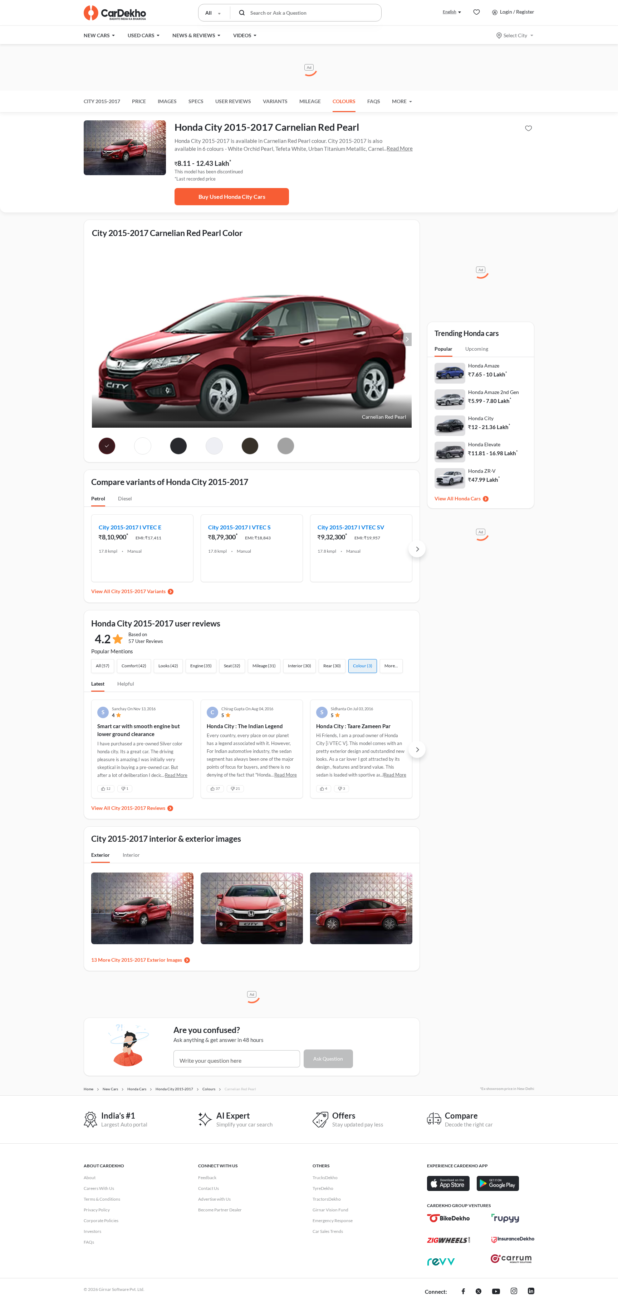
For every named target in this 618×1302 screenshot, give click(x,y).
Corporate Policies (101, 1220)
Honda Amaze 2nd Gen (493, 392)
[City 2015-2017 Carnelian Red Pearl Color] (107, 446)
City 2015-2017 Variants (138, 591)
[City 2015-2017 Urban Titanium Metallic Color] (178, 446)
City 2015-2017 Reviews (138, 808)
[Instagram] (514, 1292)
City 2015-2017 (102, 101)
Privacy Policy (97, 1209)
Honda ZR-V (482, 471)
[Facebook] (463, 1292)
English (449, 11)
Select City (515, 35)
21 (238, 788)
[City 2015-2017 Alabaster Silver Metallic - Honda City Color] (285, 446)
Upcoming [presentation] (476, 349)
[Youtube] (496, 1292)
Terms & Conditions (102, 1199)
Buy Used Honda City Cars (231, 196)
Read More (400, 148)
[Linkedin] (531, 1292)
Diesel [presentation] (125, 498)
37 (218, 788)
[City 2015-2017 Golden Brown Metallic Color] (250, 446)
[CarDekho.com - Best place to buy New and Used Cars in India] (115, 12)
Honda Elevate (484, 444)
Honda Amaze (483, 365)
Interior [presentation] (131, 855)
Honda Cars (468, 498)
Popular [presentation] (443, 349)
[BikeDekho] (448, 1218)
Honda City (481, 418)
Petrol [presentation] (98, 498)
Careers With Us (99, 1188)
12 (108, 788)
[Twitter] (478, 1292)
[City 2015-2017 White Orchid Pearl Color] (214, 446)
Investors (92, 1231)
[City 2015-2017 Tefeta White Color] (143, 446)
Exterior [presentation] (100, 855)
